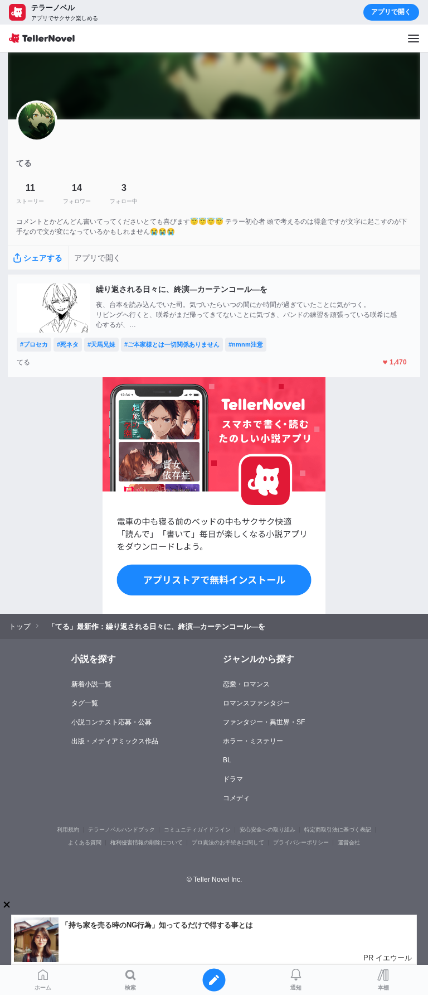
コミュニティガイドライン (197, 829)
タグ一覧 (84, 703)
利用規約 (68, 829)
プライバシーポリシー (301, 842)
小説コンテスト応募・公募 (111, 722)
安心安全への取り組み (267, 829)
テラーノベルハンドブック (121, 829)
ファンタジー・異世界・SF (264, 722)
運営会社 (349, 842)
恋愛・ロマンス (246, 684)
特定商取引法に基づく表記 (337, 829)
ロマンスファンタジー (256, 703)
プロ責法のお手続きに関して (228, 842)
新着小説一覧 (91, 684)
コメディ (236, 798)
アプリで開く (391, 12)
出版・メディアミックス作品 (114, 741)
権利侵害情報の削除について (146, 842)
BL (227, 760)
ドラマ (233, 779)
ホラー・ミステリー (253, 741)
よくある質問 (84, 842)
